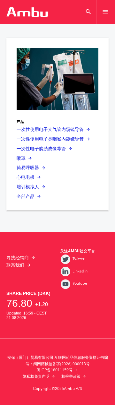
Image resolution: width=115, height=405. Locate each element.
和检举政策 (70, 376)
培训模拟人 (28, 187)
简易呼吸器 (28, 167)
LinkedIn (80, 271)
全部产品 (25, 196)
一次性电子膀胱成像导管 (41, 148)
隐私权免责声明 (36, 376)
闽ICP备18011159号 (55, 370)
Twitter (78, 259)
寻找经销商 (17, 258)
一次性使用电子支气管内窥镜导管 (50, 129)
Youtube (80, 283)
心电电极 (25, 177)
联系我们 (15, 265)
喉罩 (21, 158)
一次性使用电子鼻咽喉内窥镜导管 (50, 139)
